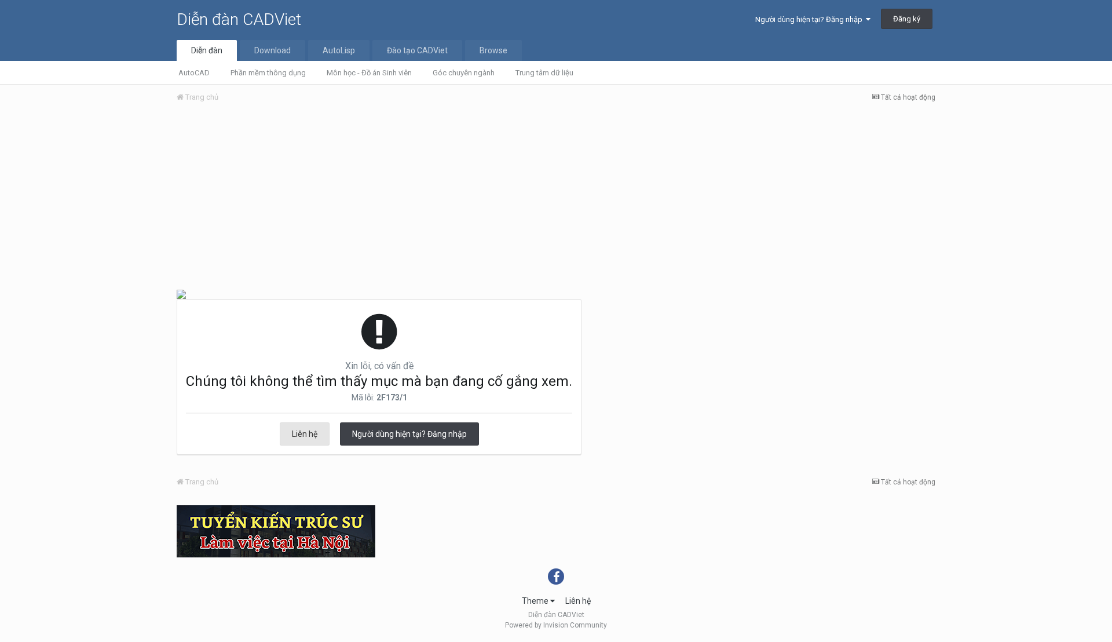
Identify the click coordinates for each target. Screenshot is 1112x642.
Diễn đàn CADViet (239, 19)
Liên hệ (304, 434)
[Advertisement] (556, 199)
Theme (536, 600)
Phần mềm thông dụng (268, 72)
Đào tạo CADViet (417, 50)
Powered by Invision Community (556, 625)
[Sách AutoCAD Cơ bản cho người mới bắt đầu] (181, 293)
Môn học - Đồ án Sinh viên (369, 72)
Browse (493, 50)
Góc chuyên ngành (464, 72)
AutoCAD (194, 72)
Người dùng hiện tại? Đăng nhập (810, 19)
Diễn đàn (206, 50)
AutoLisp (339, 50)
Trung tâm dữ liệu (544, 72)
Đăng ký (906, 18)
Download (272, 50)
